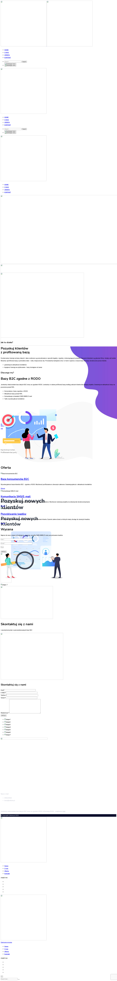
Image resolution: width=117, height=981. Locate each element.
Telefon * (4, 695)
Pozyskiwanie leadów (13, 514)
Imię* (2, 690)
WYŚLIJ (3, 551)
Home (6, 50)
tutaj (64, 811)
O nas (6, 52)
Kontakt (7, 58)
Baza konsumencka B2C (15, 479)
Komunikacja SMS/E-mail (16, 496)
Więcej (3, 488)
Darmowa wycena (6, 942)
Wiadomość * (5, 713)
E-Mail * (3, 693)
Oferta (7, 55)
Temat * (3, 698)
